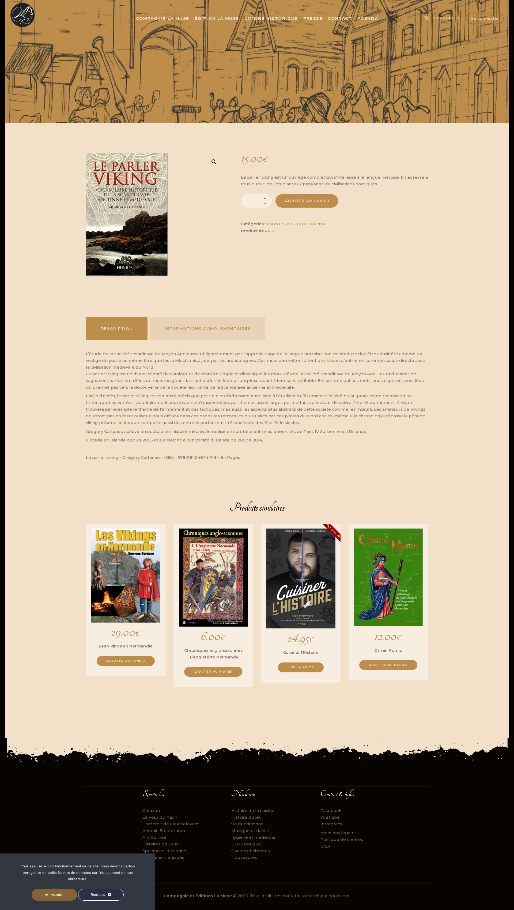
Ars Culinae (154, 837)
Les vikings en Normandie (126, 646)
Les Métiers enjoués (163, 857)
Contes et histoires (250, 850)
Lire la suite (301, 667)
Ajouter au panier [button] (125, 661)
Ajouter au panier (307, 201)
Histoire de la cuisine (252, 810)
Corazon (151, 810)
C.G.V (325, 846)
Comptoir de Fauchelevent (170, 823)
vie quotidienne (307, 224)
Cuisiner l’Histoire (301, 652)
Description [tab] (117, 328)
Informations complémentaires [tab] (207, 328)
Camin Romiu (388, 650)
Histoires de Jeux (160, 844)
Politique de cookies (341, 839)
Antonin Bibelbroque (164, 830)
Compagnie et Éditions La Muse (198, 895)
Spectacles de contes (164, 850)
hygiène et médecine (253, 837)
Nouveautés (244, 857)
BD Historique (246, 844)
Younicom (339, 895)
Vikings (276, 224)
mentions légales (338, 832)
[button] (214, 162)
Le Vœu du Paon (159, 817)
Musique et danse (250, 830)
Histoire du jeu (246, 817)
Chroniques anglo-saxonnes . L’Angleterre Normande (213, 654)
